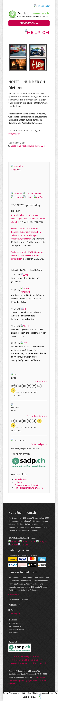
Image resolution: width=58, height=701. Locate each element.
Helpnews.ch (20, 482)
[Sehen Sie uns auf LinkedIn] (28, 197)
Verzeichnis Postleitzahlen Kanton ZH (28, 146)
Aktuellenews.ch (22, 479)
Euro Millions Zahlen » (37, 416)
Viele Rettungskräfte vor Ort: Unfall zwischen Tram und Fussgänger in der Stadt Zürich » (28, 333)
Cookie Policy (29, 696)
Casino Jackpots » (39, 444)
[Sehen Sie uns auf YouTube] (39, 197)
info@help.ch (14, 133)
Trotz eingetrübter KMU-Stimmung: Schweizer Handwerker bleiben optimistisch (27, 255)
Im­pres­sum (40, 677)
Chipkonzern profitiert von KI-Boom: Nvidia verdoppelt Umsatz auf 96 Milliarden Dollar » (27, 298)
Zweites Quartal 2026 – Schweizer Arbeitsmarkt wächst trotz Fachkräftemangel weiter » (26, 315)
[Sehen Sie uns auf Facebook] (16, 193)
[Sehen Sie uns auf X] (32, 193)
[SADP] (29, 462)
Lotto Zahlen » (40, 381)
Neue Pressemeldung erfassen (29, 487)
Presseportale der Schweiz (27, 485)
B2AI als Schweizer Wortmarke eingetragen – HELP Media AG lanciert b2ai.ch (28, 218)
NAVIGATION (28, 23)
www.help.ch (13, 594)
